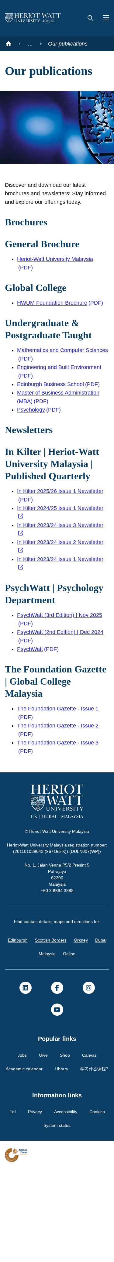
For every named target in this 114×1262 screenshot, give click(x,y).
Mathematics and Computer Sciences (53, 390)
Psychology (31, 446)
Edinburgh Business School (52, 420)
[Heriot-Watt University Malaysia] (32, 18)
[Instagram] (89, 1067)
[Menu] (103, 18)
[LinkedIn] (25, 1067)
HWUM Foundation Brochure (54, 326)
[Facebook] (57, 1067)
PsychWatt (30, 721)
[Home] (8, 43)
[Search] (90, 18)
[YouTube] (57, 1088)
